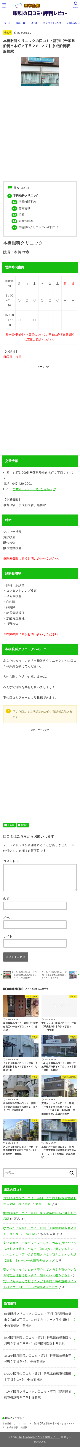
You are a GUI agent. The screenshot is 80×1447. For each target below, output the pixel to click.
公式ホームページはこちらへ (32, 489)
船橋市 (24, 825)
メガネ (34, 23)
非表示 (24, 188)
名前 (6, 898)
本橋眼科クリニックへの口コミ (36, 227)
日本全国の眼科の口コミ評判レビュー (38, 1437)
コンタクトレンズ (52, 23)
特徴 (18, 214)
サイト (7, 936)
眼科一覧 (20, 23)
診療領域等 (23, 220)
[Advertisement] (40, 409)
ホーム (7, 23)
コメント (11, 861)
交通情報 (21, 208)
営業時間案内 (24, 201)
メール (7, 917)
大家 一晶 (43, 1204)
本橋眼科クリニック (24, 195)
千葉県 (7, 32)
